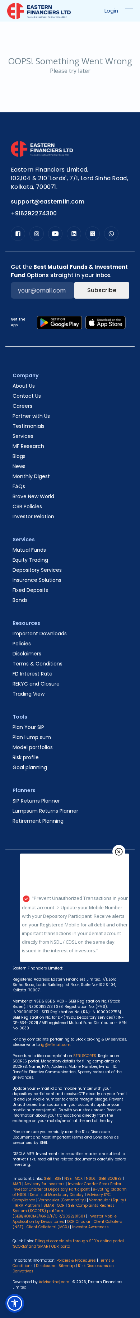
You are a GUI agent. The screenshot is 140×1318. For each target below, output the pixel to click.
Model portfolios (33, 747)
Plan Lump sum (32, 737)
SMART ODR (54, 1205)
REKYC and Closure (36, 683)
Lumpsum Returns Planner (45, 810)
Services (23, 436)
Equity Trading (30, 560)
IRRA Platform (27, 1205)
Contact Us (27, 395)
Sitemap (67, 1265)
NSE (67, 1178)
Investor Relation (33, 516)
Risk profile (26, 757)
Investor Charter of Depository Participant (51, 1189)
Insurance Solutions (37, 580)
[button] (14, 1303)
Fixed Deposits (30, 590)
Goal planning (30, 767)
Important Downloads (40, 633)
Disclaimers (27, 653)
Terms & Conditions (37, 663)
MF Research (28, 446)
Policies (22, 643)
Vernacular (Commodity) (62, 1200)
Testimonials (29, 426)
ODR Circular (78, 1221)
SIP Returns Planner (36, 800)
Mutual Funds (29, 549)
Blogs (19, 456)
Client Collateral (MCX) (48, 1227)
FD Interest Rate (32, 673)
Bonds (20, 600)
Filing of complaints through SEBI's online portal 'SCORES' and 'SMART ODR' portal (68, 1243)
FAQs (19, 486)
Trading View (29, 693)
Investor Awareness (90, 1227)
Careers (22, 406)
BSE (58, 1178)
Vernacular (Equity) (107, 1200)
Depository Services (37, 570)
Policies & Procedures (76, 1260)
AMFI (17, 1184)
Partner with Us (31, 416)
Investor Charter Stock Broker (94, 1184)
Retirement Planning (38, 820)
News (19, 466)
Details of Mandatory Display (57, 1194)
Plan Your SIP (28, 727)
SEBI (47, 1178)
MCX (79, 1178)
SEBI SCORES (110, 1178)
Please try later (70, 71)
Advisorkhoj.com (54, 1282)
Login (111, 10)
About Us (24, 385)
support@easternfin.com (47, 201)
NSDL (90, 1178)
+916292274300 (34, 213)
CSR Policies (27, 506)
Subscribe (101, 290)
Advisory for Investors (44, 1184)
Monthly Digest (31, 476)
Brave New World (33, 496)
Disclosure (45, 1265)
